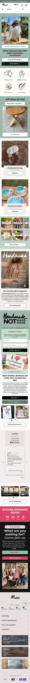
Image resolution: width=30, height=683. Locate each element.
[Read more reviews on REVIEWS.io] (15, 443)
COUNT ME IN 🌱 (15, 350)
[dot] (11, 420)
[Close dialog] (27, 330)
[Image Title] (15, 154)
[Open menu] (2, 9)
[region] (15, 462)
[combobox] (16, 9)
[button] (23, 9)
